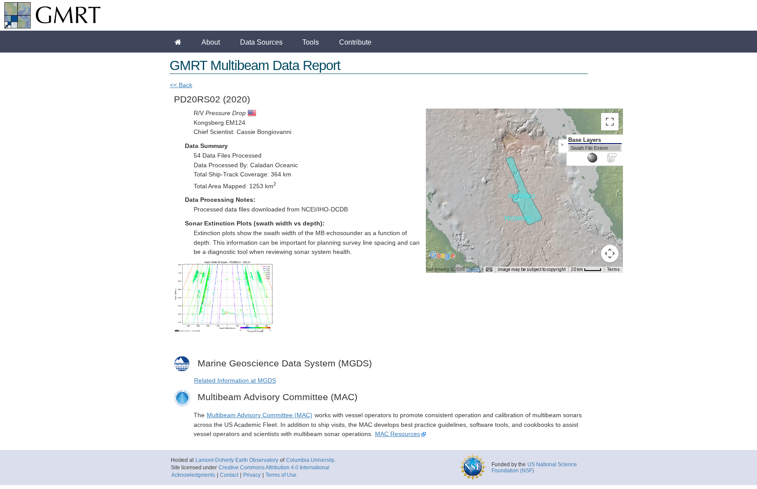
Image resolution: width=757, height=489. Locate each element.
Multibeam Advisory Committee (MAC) (259, 415)
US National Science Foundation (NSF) (534, 467)
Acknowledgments (193, 475)
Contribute (355, 42)
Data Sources (261, 42)
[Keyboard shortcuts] (489, 270)
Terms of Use (281, 475)
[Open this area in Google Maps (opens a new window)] (442, 261)
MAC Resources (397, 434)
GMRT (474, 269)
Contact (229, 475)
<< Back (181, 85)
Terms (613, 269)
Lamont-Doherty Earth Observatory (236, 460)
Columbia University (310, 460)
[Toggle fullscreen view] (610, 121)
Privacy (252, 475)
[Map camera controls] (610, 253)
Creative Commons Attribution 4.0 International (274, 467)
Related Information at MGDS (235, 380)
